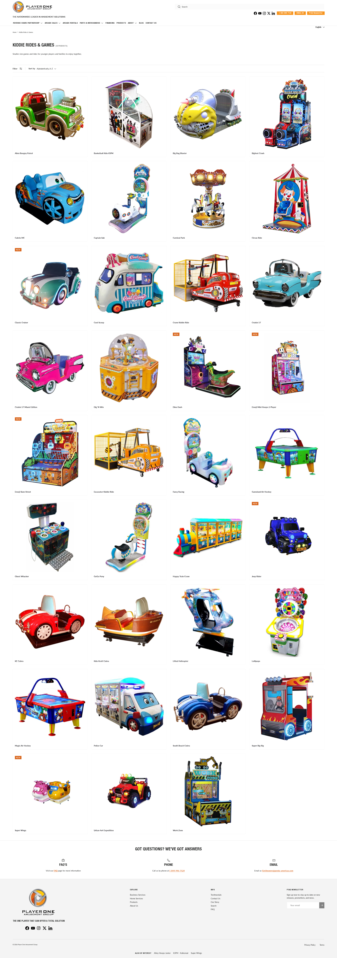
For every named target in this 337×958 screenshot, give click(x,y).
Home (14, 32)
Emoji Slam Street (23, 492)
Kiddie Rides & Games (26, 32)
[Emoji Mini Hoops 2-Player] (287, 368)
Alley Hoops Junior (162, 953)
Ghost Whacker (22, 576)
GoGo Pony (99, 576)
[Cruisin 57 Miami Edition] (50, 368)
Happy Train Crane (181, 576)
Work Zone (178, 830)
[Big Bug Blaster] (208, 114)
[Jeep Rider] (287, 537)
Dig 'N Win (99, 407)
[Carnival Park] (208, 198)
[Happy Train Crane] (208, 537)
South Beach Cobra (181, 745)
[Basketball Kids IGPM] (129, 114)
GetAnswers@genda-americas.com (277, 870)
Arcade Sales (51, 23)
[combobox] (249, 6)
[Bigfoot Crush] (287, 114)
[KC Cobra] (50, 622)
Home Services (136, 898)
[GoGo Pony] (129, 537)
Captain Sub (99, 238)
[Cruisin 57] (287, 283)
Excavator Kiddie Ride (104, 492)
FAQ (56, 870)
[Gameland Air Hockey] (287, 452)
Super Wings (20, 830)
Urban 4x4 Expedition (104, 830)
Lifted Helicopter (180, 661)
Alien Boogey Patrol (24, 153)
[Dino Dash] (208, 368)
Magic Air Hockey (23, 745)
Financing (110, 23)
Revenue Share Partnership (26, 23)
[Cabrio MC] (50, 198)
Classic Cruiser (21, 322)
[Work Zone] (208, 791)
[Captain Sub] (129, 198)
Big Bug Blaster (180, 153)
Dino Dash (177, 407)
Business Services (137, 895)
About (131, 23)
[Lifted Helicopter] (208, 622)
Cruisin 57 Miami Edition (26, 407)
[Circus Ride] (287, 198)
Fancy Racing (178, 492)
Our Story (215, 902)
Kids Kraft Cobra (101, 661)
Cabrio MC (20, 238)
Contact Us (151, 23)
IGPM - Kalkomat (180, 953)
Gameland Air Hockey (261, 492)
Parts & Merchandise (90, 23)
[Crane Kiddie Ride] (208, 283)
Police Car (98, 745)
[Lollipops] (287, 622)
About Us (134, 906)
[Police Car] (129, 706)
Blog (141, 23)
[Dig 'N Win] (129, 368)
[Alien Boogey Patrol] (50, 114)
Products (121, 23)
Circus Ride (257, 238)
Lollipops (256, 661)
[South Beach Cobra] (208, 706)
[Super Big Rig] (287, 706)
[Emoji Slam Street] (50, 452)
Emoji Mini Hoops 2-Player (264, 407)
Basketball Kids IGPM (103, 153)
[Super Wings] (50, 791)
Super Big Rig (258, 745)
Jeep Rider (256, 576)
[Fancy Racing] (208, 452)
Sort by (32, 68)
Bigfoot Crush (258, 153)
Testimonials (216, 895)
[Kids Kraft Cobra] (129, 622)
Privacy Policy (309, 945)
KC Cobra (19, 661)
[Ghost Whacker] (50, 537)
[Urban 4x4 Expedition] (129, 791)
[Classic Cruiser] (50, 283)
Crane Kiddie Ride (181, 322)
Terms (322, 945)
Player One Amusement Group (27, 944)
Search (213, 906)
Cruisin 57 (256, 322)
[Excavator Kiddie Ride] (129, 452)
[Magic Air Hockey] (50, 706)
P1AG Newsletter (316, 13)
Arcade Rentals (70, 23)
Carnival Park (179, 238)
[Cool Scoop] (129, 283)
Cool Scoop (99, 322)
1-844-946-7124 (177, 870)
